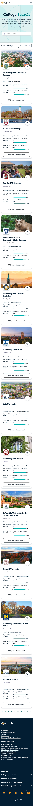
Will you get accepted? (16, 100)
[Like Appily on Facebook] (16, 792)
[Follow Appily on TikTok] (22, 792)
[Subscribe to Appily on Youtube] (28, 792)
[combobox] (16, 34)
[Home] (5, 2)
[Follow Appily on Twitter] (10, 792)
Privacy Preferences (7, 759)
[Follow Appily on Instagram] (4, 792)
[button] (27, 67)
